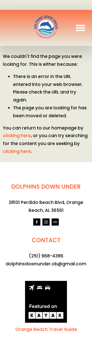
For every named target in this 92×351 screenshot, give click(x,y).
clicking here (17, 136)
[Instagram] (46, 222)
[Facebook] (36, 222)
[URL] (55, 222)
